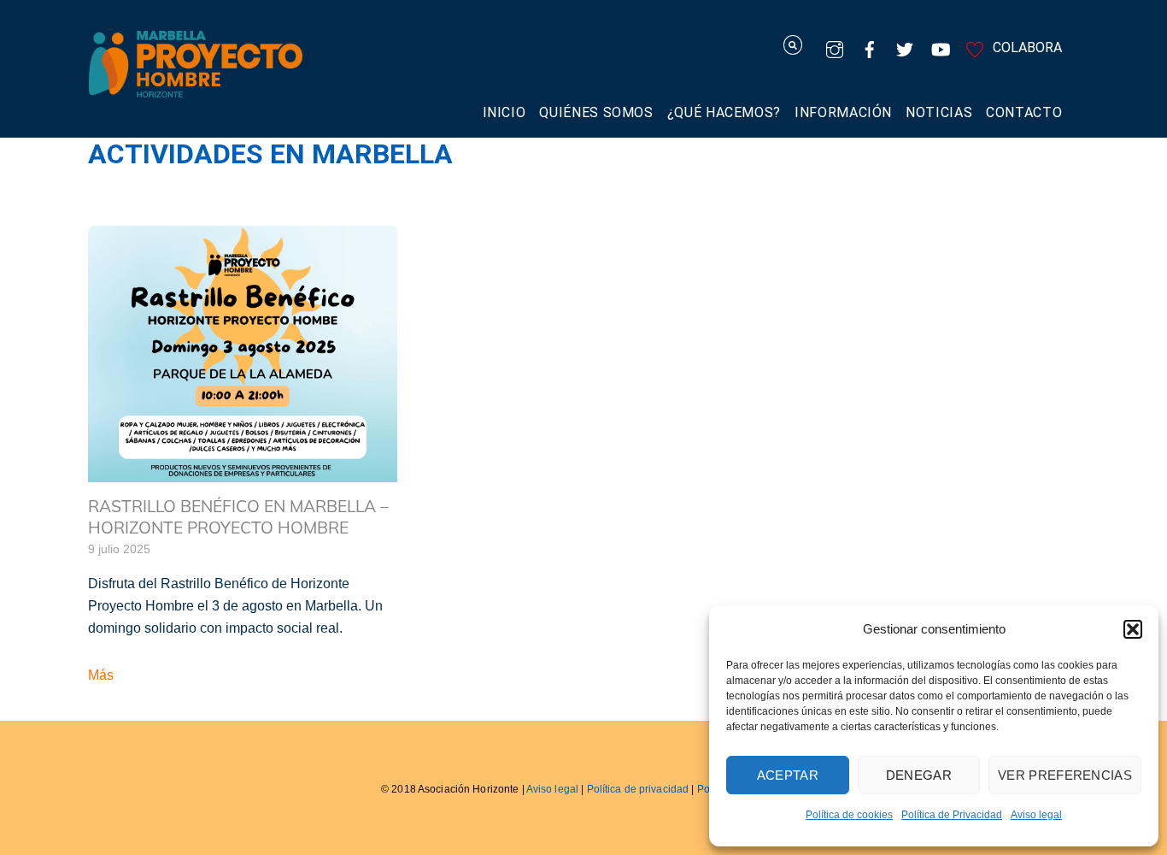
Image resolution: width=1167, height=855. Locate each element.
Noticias (939, 112)
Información (843, 112)
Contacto (1024, 112)
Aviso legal (1036, 815)
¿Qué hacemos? (724, 112)
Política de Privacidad (951, 815)
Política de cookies (849, 815)
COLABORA (1025, 47)
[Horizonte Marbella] (195, 88)
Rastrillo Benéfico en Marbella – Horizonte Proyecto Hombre (238, 517)
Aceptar (787, 775)
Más (101, 675)
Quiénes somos (596, 112)
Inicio (504, 112)
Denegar (919, 775)
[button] (1132, 629)
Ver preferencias (1065, 775)
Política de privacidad (638, 789)
